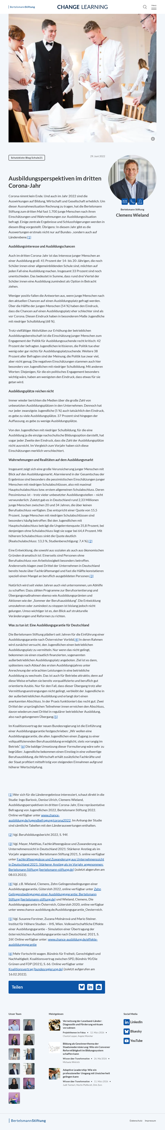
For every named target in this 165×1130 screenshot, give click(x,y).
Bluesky (127, 1032)
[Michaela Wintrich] (14, 1098)
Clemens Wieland (132, 215)
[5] (56, 717)
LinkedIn (127, 1022)
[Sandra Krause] (29, 1039)
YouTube (127, 1041)
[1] (29, 237)
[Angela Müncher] (29, 1054)
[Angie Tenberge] (14, 1083)
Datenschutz (136, 1120)
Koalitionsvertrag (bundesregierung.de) (36, 969)
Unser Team (15, 1013)
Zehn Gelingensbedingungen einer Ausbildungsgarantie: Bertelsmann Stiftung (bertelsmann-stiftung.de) (55, 894)
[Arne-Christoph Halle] (14, 1025)
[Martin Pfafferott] (14, 1069)
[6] (23, 746)
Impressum (150, 1120)
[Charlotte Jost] (14, 1039)
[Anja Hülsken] (29, 1025)
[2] (10, 834)
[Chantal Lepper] (14, 1054)
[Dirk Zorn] (29, 1083)
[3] (91, 576)
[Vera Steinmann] (29, 1069)
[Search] (145, 7)
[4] (76, 639)
